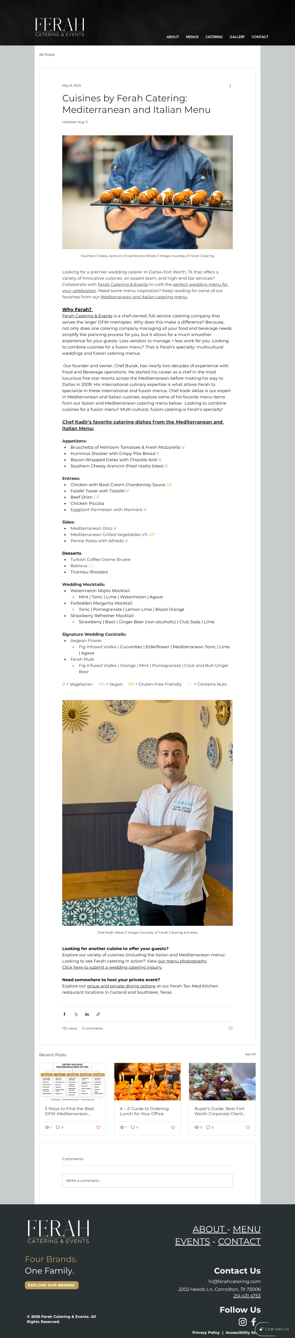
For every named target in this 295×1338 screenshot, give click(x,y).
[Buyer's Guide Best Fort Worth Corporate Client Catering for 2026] (222, 1081)
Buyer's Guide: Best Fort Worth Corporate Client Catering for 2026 (220, 1111)
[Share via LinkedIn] (87, 1014)
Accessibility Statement (249, 1332)
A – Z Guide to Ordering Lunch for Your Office (144, 1111)
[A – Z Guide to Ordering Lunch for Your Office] (147, 1081)
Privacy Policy (206, 1332)
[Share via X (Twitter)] (76, 1014)
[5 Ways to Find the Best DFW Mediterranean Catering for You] (72, 1081)
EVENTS (192, 1241)
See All (250, 1054)
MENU (247, 1229)
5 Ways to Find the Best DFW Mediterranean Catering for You (69, 1111)
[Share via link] (98, 1014)
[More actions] (230, 85)
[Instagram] (242, 1322)
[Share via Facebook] (64, 1014)
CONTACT (239, 1241)
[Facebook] (253, 1322)
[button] (173, 37)
